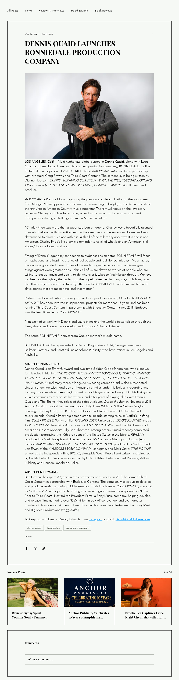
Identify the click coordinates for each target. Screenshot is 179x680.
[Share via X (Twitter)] (35, 548)
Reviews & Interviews (51, 10)
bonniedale (53, 527)
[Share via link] (43, 548)
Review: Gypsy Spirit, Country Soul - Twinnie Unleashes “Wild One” (29, 615)
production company (77, 527)
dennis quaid (34, 527)
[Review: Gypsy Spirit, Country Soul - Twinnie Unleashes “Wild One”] (33, 592)
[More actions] (152, 34)
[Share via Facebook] (26, 548)
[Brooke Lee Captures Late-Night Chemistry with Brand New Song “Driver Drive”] (146, 592)
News (28, 10)
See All (168, 571)
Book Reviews (103, 10)
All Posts (12, 10)
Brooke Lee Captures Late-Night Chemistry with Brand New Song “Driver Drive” (145, 615)
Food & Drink (79, 10)
